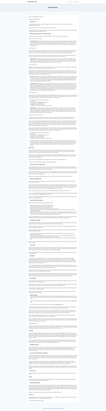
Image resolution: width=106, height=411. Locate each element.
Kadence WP (61, 408)
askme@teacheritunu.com (59, 304)
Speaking (74, 1)
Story (71, 1)
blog (77, 1)
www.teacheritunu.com (32, 25)
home (69, 1)
